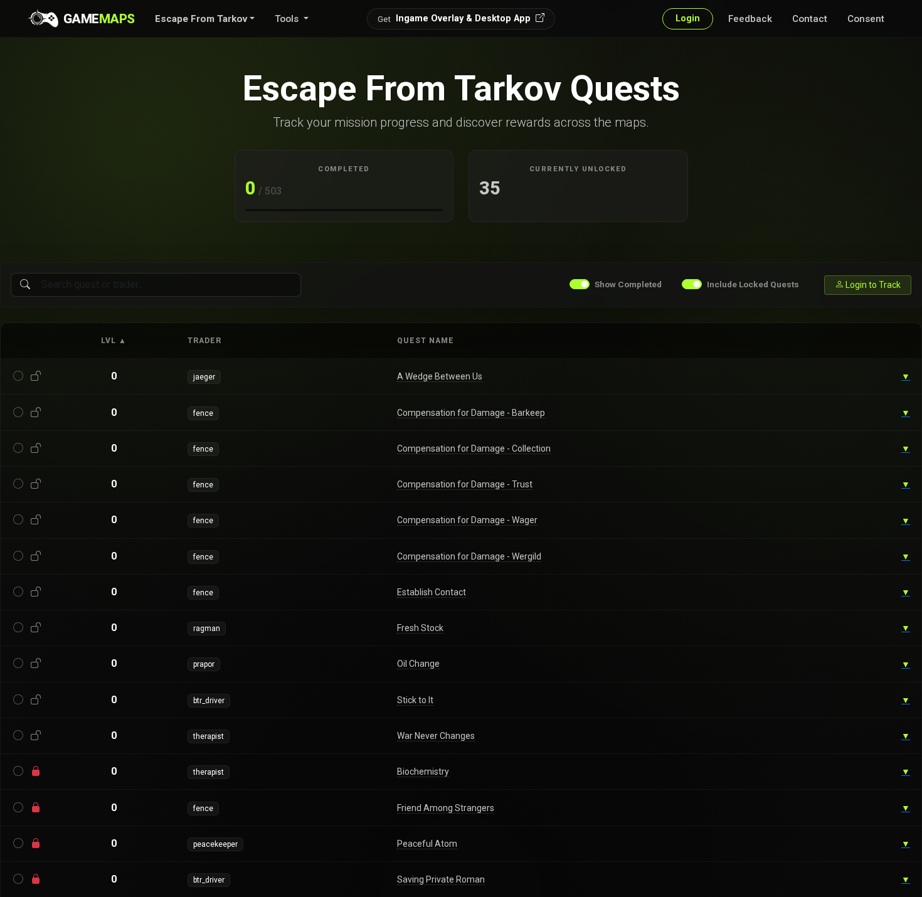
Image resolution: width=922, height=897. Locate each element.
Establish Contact (431, 592)
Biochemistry (423, 772)
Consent (865, 18)
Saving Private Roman (441, 879)
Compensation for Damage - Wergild (469, 556)
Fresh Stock (420, 628)
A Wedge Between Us (439, 376)
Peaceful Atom (427, 844)
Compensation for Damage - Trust (465, 484)
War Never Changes (436, 736)
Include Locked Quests (753, 284)
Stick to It (415, 700)
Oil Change (418, 664)
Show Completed (628, 284)
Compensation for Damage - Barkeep (471, 413)
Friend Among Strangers (445, 808)
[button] (205, 19)
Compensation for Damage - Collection (474, 448)
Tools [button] (288, 18)
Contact (809, 18)
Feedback (750, 18)
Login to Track (872, 285)
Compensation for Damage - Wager (467, 520)
